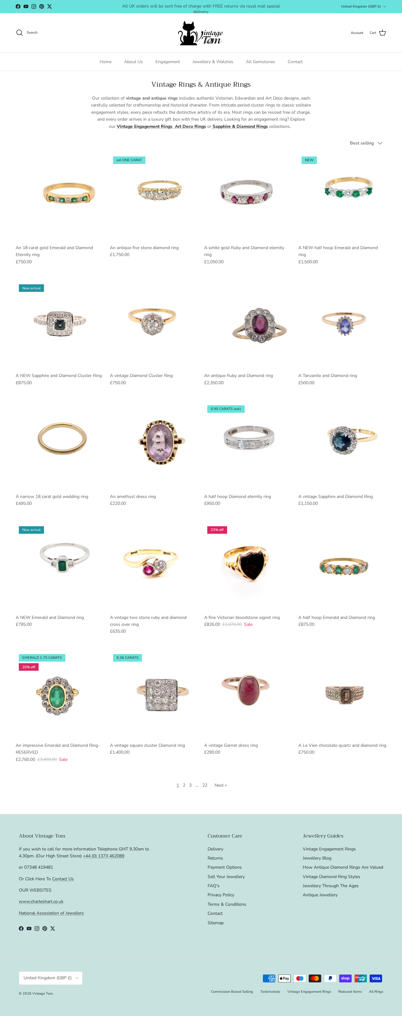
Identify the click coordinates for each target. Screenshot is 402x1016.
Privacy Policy (221, 895)
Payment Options (225, 867)
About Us (133, 62)
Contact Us (63, 879)
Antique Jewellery (320, 895)
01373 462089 (248, 7)
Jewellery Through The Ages (331, 886)
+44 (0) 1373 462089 (103, 856)
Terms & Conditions (227, 904)
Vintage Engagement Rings (329, 849)
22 (204, 785)
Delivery (215, 849)
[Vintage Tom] (201, 32)
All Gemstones (260, 62)
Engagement (167, 62)
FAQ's (214, 886)
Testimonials (270, 991)
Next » (221, 785)
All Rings (376, 991)
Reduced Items (350, 991)
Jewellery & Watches (213, 62)
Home (105, 62)
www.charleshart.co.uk (41, 901)
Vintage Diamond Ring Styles (331, 877)
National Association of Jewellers (51, 913)
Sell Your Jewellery (226, 877)
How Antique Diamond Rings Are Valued (343, 867)
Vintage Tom (42, 993)
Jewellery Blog (317, 858)
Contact (295, 62)
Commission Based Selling (232, 991)
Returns (215, 858)
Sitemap (216, 923)
